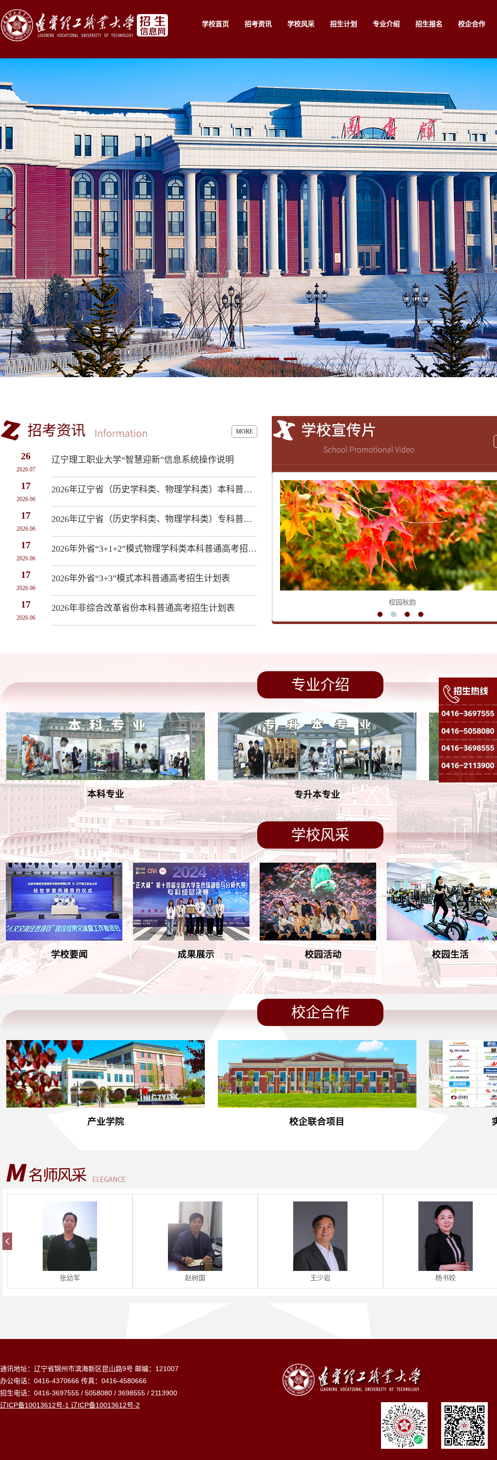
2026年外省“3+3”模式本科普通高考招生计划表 (140, 578)
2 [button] (394, 614)
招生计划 (343, 24)
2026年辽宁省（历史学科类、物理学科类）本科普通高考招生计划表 (154, 489)
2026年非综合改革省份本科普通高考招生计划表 (143, 608)
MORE (244, 431)
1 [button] (380, 614)
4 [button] (421, 614)
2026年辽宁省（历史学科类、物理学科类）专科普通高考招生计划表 (154, 519)
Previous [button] (279, 546)
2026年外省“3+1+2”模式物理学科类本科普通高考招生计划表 (154, 549)
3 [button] (408, 614)
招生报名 (429, 24)
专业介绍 (386, 24)
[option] (70, 1241)
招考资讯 (258, 24)
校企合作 (471, 24)
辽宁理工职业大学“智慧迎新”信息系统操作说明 (142, 460)
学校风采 (301, 24)
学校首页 (215, 24)
